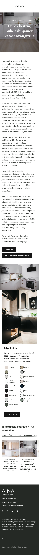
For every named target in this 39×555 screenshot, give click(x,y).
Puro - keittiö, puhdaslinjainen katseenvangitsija (28, 467)
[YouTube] (14, 511)
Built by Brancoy (22, 547)
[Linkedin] (24, 511)
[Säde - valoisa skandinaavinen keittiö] (10, 448)
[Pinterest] (19, 511)
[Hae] (35, 6)
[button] (9, 249)
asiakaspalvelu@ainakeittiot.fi (12, 505)
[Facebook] (4, 511)
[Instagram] (9, 511)
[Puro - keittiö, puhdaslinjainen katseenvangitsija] (28, 448)
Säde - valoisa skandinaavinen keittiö (10, 468)
